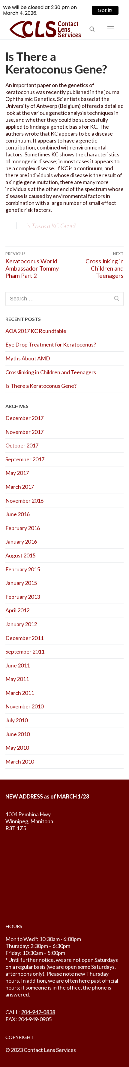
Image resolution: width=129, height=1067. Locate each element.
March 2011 (19, 692)
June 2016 (17, 514)
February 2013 (22, 596)
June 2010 (17, 734)
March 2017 (19, 486)
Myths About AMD (27, 358)
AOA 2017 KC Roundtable (35, 331)
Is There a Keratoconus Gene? (40, 385)
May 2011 (17, 679)
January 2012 (21, 624)
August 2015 (20, 555)
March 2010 (19, 761)
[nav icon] (110, 29)
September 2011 (24, 651)
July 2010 (16, 720)
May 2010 (17, 747)
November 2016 (24, 500)
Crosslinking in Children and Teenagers (50, 372)
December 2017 (24, 418)
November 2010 (24, 706)
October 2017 (21, 445)
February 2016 (22, 528)
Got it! (102, 10)
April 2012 (17, 610)
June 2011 (17, 665)
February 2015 (22, 569)
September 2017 (24, 459)
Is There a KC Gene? (51, 226)
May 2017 (17, 472)
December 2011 (24, 638)
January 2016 (21, 541)
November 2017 (24, 431)
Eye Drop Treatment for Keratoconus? (50, 344)
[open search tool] (92, 29)
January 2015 (21, 582)
